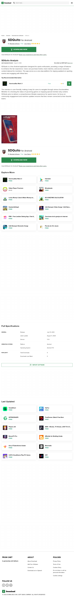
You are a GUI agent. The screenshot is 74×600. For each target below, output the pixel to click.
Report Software (38, 365)
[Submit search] (14, 2)
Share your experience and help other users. (33, 55)
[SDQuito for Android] (3, 41)
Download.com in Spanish (35, 570)
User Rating (27, 43)
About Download (32, 561)
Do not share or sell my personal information (59, 571)
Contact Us (31, 567)
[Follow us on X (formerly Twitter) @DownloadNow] (7, 585)
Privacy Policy (57, 561)
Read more (70, 63)
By (14, 43)
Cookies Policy (57, 567)
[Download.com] (6, 3)
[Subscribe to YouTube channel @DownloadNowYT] (10, 585)
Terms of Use (56, 564)
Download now (20, 49)
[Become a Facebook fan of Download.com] (3, 585)
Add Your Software (33, 564)
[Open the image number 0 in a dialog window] (9, 129)
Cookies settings (57, 575)
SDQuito (20, 40)
